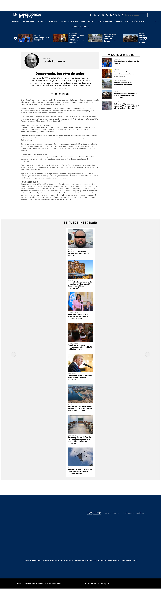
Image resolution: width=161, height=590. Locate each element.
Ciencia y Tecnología (69, 21)
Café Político (47, 58)
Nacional (15, 21)
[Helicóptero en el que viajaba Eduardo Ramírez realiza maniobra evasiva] (80, 456)
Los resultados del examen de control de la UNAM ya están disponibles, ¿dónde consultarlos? (80, 285)
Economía (52, 21)
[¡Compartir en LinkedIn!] (63, 94)
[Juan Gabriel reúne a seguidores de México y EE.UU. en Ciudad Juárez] (80, 332)
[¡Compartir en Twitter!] (56, 94)
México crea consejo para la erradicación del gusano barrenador (125, 95)
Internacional (28, 21)
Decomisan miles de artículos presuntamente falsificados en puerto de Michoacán (80, 408)
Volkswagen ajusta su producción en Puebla (110, 39)
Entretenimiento (88, 21)
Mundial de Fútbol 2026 (134, 21)
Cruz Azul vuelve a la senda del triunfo (41, 39)
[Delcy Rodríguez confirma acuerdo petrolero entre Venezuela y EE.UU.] (80, 301)
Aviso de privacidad (112, 513)
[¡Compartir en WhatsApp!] (60, 94)
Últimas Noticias (113, 560)
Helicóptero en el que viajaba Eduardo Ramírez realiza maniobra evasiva (80, 471)
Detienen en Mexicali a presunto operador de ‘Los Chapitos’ (78, 253)
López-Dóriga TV (105, 21)
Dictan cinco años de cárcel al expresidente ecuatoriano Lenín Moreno (76, 39)
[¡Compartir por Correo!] (67, 94)
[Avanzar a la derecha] (156, 21)
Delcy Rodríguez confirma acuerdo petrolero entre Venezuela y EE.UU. (78, 316)
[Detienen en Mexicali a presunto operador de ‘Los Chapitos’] (80, 238)
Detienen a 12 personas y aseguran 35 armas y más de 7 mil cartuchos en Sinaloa (126, 106)
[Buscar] (159, 21)
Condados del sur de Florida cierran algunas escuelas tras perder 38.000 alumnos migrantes (80, 440)
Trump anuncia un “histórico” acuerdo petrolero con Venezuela (80, 378)
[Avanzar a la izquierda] (15, 38)
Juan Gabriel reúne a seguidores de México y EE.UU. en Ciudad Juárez (80, 347)
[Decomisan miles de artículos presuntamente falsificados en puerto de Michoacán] (80, 393)
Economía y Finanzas (110, 34)
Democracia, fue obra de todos (60, 73)
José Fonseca (54, 61)
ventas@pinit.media (94, 514)
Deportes (41, 21)
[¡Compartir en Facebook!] (52, 94)
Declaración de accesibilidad (133, 513)
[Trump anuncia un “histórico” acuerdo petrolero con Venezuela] (80, 363)
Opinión (118, 21)
